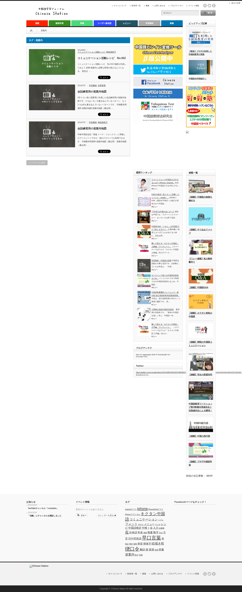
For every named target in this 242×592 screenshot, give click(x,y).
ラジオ (158, 524)
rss (205, 5)
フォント (131, 524)
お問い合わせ (159, 6)
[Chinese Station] (52, 14)
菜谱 (151, 549)
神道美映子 (111, 52)
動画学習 (60, 23)
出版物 (161, 528)
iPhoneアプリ (130, 514)
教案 (150, 532)
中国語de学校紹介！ (198, 78)
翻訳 (142, 549)
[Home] (34, 30)
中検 (144, 527)
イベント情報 (193, 6)
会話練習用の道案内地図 (92, 91)
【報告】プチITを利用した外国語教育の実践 (200, 53)
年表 (140, 532)
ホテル (141, 524)
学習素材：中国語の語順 (161, 260)
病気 (135, 544)
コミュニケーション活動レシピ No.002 (102, 58)
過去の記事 (235, 3)
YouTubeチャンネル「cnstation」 (43, 508)
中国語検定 (134, 527)
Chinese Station (118, 589)
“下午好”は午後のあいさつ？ (163, 212)
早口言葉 (151, 537)
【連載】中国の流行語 (199, 436)
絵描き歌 (158, 543)
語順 (156, 550)
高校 (141, 555)
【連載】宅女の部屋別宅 (200, 374)
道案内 (129, 554)
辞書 (161, 549)
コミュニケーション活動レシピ (91, 52)
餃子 (137, 555)
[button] (81, 515)
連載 (37, 23)
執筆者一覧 (136, 6)
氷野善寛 (102, 85)
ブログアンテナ (176, 6)
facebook (214, 5)
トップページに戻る (37, 163)
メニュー (149, 524)
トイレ (161, 520)
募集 (147, 6)
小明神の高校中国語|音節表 (162, 309)
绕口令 (132, 548)
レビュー (127, 23)
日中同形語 (134, 538)
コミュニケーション (144, 519)
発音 (140, 543)
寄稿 (82, 23)
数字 (156, 532)
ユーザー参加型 (104, 23)
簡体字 (147, 543)
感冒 (145, 533)
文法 (161, 533)
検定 (127, 544)
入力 (155, 527)
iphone (142, 509)
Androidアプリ (131, 509)
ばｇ (138, 514)
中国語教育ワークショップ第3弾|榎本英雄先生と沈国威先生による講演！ (200, 407)
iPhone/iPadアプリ (155, 509)
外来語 (133, 532)
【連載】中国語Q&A (198, 287)
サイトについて (120, 6)
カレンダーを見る (106, 515)
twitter (209, 5)
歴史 (131, 544)
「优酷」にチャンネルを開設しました (44, 516)
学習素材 (149, 23)
